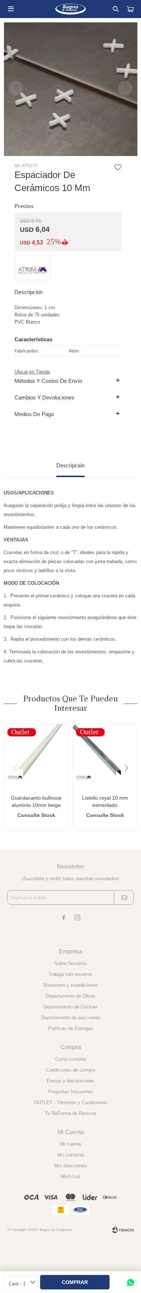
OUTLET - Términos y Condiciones (70, 1102)
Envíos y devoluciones (70, 1081)
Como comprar (70, 1059)
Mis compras (70, 1155)
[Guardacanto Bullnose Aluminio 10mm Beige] (36, 756)
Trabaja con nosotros (70, 974)
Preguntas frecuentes (70, 1091)
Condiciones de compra (70, 1070)
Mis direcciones (70, 1165)
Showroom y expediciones (70, 985)
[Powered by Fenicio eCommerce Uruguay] (123, 1229)
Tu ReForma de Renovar (70, 1113)
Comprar (75, 1282)
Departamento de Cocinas (70, 1006)
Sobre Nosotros (70, 963)
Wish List (70, 1176)
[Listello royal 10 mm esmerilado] (104, 756)
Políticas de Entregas (70, 1028)
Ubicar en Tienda (32, 372)
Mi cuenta (70, 1144)
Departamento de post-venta (70, 1017)
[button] (115, 9)
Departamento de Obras (70, 996)
